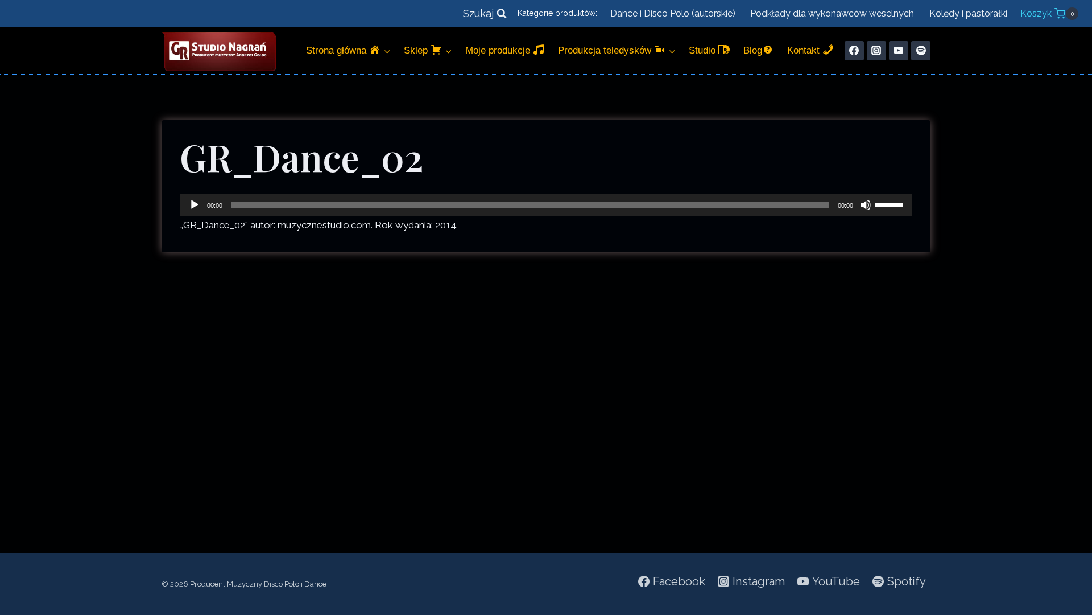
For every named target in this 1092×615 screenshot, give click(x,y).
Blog (752, 50)
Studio (703, 50)
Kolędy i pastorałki (968, 13)
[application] (546, 205)
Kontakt (804, 50)
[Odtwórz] (194, 205)
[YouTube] (898, 50)
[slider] (891, 204)
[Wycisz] (865, 205)
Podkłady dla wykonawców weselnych (832, 13)
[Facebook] (854, 50)
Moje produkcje (499, 50)
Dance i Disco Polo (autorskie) (672, 13)
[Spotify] (920, 50)
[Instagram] (876, 50)
